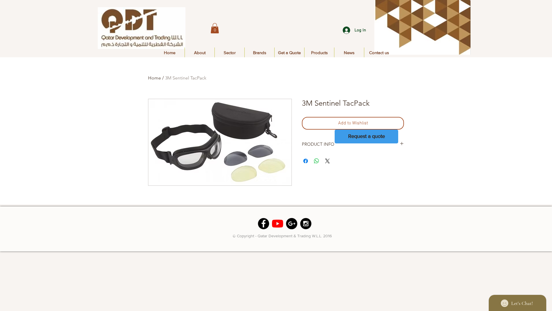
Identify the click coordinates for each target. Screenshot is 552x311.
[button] (214, 28)
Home (154, 78)
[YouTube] (277, 223)
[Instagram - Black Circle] (305, 223)
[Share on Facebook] (305, 161)
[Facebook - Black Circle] (263, 223)
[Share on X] (327, 161)
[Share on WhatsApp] (316, 161)
